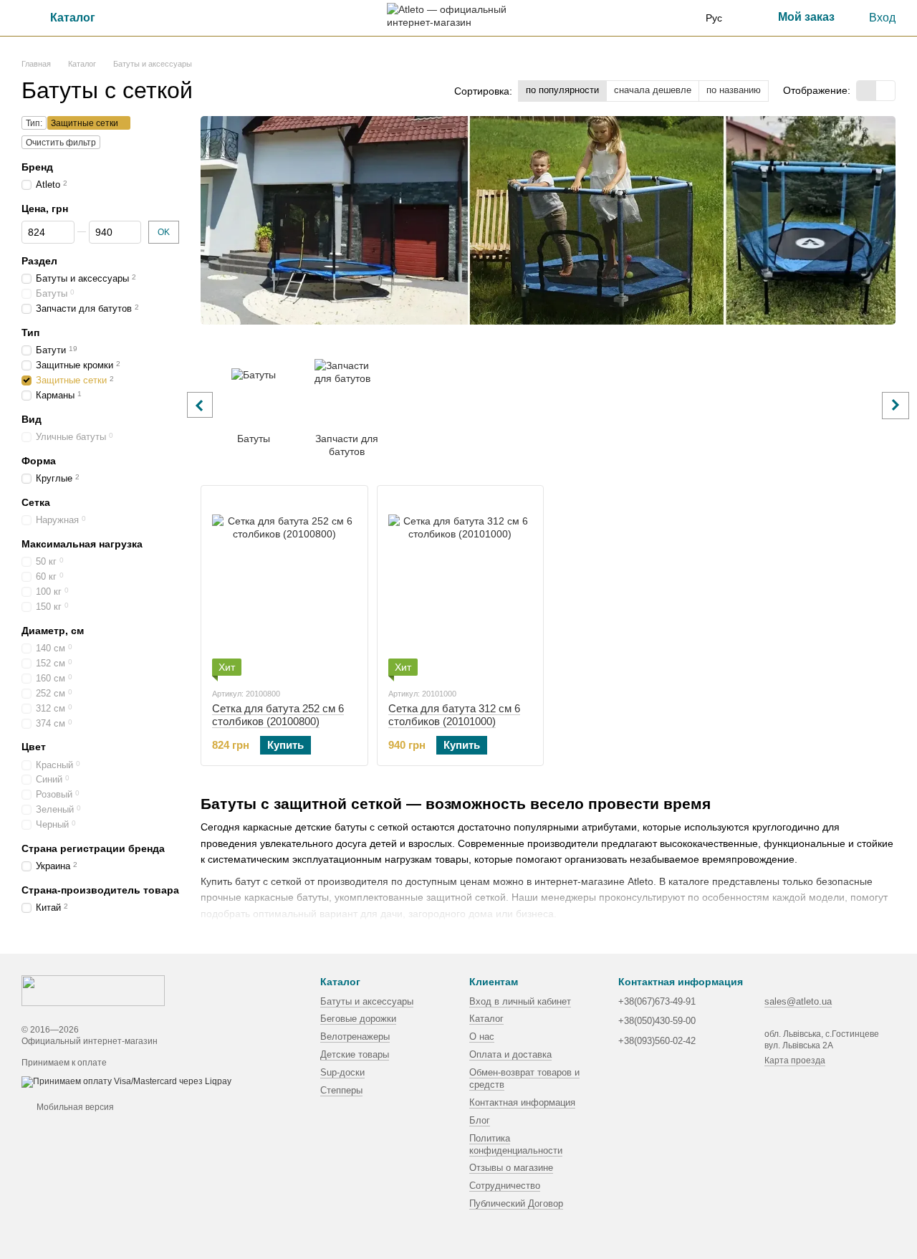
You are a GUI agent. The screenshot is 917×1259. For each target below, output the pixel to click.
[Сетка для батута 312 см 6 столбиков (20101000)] (460, 586)
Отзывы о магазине (511, 1167)
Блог (479, 1120)
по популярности (562, 90)
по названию (733, 90)
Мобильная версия (74, 1107)
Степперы (341, 1090)
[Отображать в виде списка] (885, 90)
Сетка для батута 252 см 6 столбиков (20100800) (278, 714)
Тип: (34, 123)
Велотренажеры (355, 1036)
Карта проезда (794, 1060)
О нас (481, 1036)
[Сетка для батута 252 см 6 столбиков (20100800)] (284, 586)
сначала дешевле (652, 90)
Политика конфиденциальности (515, 1144)
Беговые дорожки (358, 1018)
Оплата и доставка (510, 1054)
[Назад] (200, 405)
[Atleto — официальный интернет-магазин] (93, 990)
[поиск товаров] (149, 17)
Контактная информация (522, 1102)
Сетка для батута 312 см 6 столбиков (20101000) (454, 714)
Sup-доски (342, 1072)
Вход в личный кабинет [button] (520, 1001)
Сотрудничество (504, 1185)
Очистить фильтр (61, 143)
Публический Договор (516, 1203)
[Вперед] (895, 405)
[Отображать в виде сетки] (866, 90)
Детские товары (354, 1054)
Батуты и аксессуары (366, 1001)
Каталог (486, 1018)
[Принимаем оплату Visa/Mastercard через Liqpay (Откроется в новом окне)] (126, 1081)
